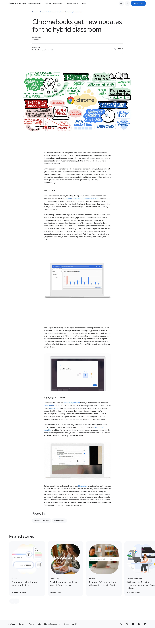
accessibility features (72, 403)
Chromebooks (59, 521)
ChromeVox (82, 486)
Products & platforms (52, 4)
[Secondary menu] (127, 3)
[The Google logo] (12, 624)
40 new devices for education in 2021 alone (82, 199)
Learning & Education (74, 12)
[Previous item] (11, 601)
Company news (71, 4)
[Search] (121, 3)
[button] (138, 3)
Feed (84, 4)
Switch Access (53, 408)
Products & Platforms (47, 12)
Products (61, 12)
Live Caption (49, 406)
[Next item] (17, 601)
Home (34, 12)
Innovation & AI (33, 4)
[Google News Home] (17, 3)
